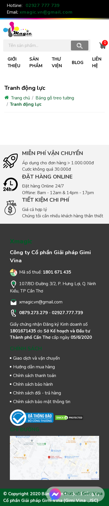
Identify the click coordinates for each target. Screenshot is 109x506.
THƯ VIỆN (57, 62)
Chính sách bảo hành (33, 384)
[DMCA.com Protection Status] (69, 417)
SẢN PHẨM (35, 62)
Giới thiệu (14, 62)
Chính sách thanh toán (34, 375)
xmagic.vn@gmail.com (46, 12)
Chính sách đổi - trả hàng (37, 393)
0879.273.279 (33, 313)
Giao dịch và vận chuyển (36, 358)
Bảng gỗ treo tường (54, 98)
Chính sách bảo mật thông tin (41, 402)
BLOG (77, 62)
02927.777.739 (67, 313)
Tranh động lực (25, 104)
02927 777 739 (43, 5)
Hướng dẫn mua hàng (34, 367)
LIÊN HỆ (96, 62)
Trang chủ (20, 98)
